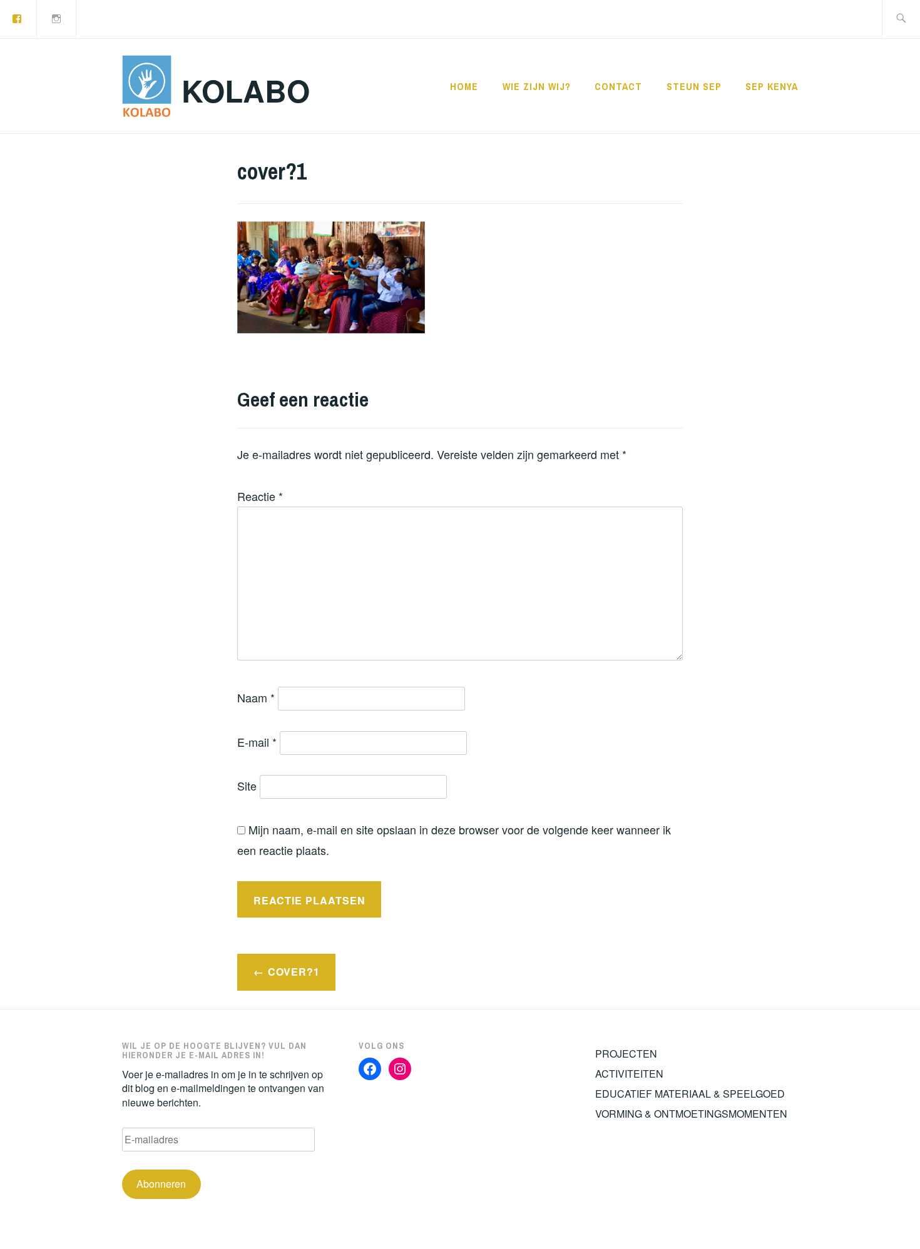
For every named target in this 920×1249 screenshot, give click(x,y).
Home (464, 86)
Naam (256, 697)
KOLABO (245, 90)
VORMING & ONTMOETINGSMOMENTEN (691, 1113)
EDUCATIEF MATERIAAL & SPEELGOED (690, 1093)
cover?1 (294, 971)
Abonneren (161, 1183)
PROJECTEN (626, 1053)
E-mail (257, 742)
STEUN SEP (694, 86)
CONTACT (618, 86)
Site (247, 785)
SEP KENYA (771, 86)
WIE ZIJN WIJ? (537, 86)
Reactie (260, 496)
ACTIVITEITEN (629, 1073)
